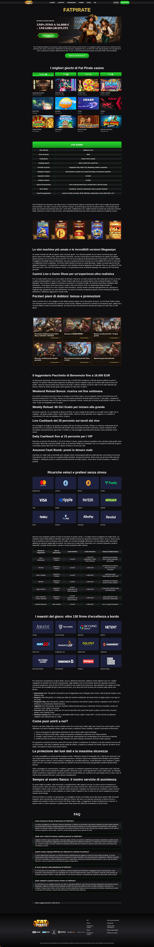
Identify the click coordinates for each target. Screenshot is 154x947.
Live (64, 74)
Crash (87, 74)
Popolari (42, 74)
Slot (109, 74)
